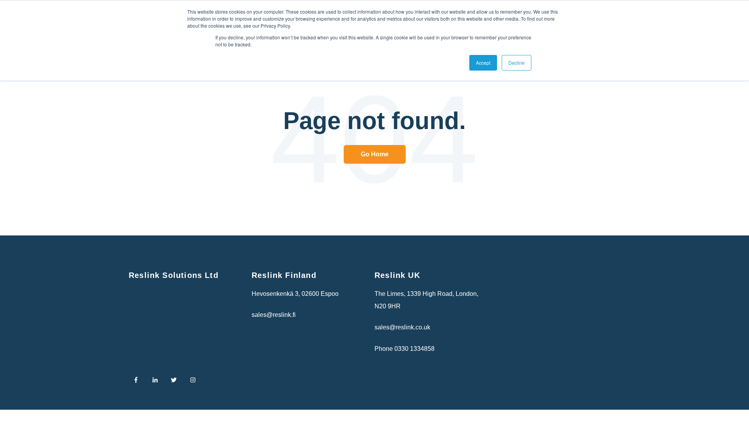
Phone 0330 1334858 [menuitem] (404, 348)
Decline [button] (516, 62)
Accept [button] (483, 62)
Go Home (375, 154)
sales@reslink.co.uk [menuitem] (402, 327)
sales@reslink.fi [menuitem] (274, 314)
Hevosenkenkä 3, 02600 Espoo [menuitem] (295, 293)
